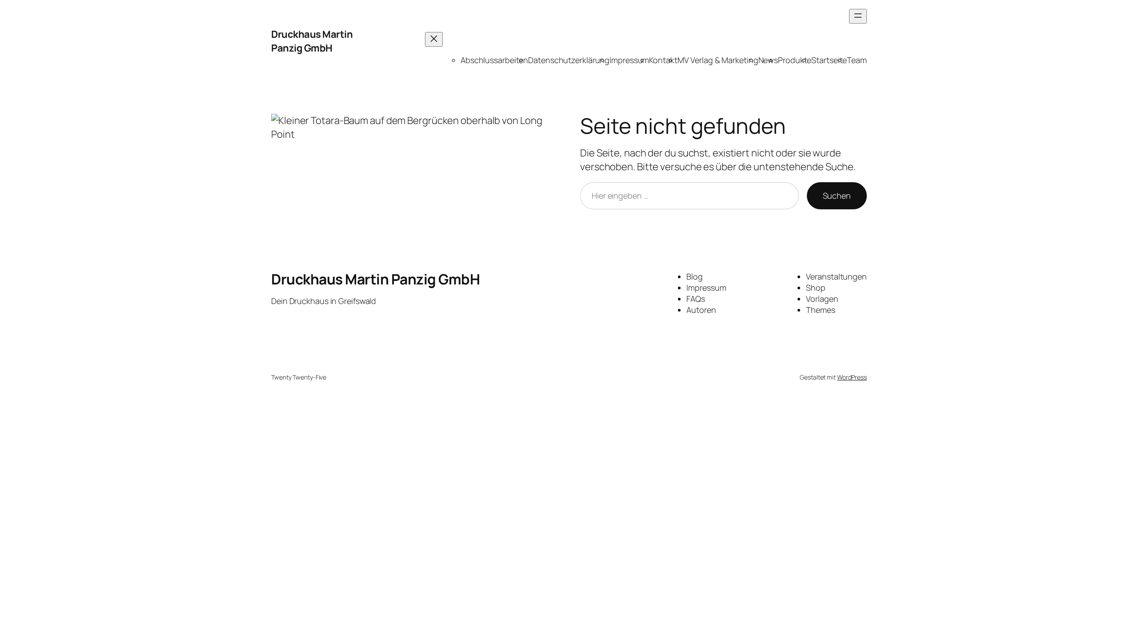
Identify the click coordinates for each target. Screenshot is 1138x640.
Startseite (829, 60)
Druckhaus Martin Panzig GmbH (312, 41)
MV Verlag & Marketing (717, 60)
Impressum (629, 60)
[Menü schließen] (434, 39)
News (768, 60)
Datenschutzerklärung (568, 60)
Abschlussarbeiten (494, 60)
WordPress (852, 377)
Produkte (794, 60)
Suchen (837, 195)
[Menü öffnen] (858, 16)
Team (857, 60)
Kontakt (663, 60)
